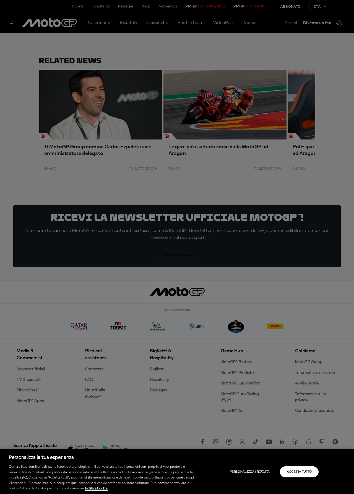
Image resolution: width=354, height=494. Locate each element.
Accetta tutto (299, 472)
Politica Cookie (96, 488)
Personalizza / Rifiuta (250, 472)
